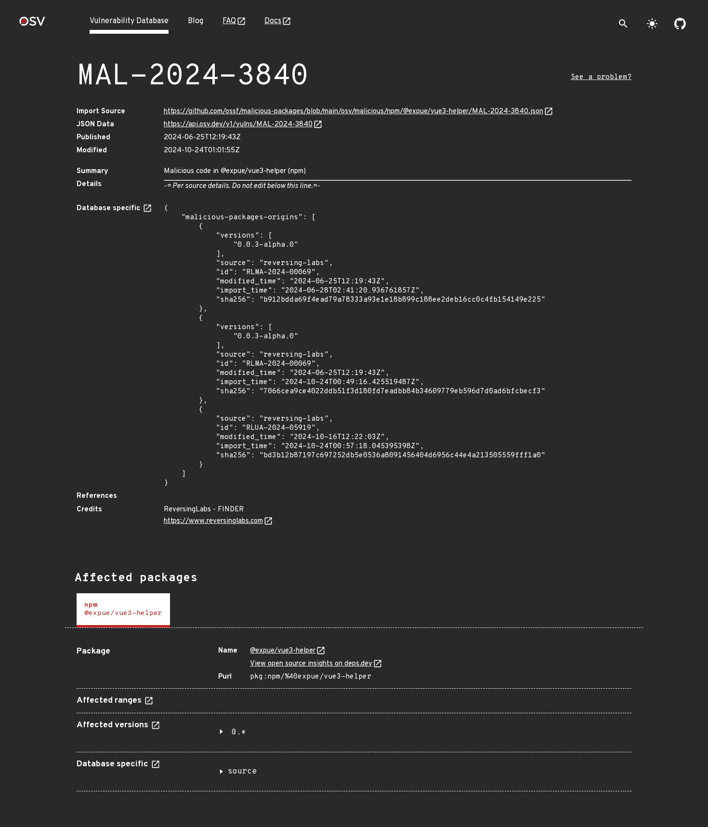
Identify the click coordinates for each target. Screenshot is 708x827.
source (242, 771)
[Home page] (32, 24)
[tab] (123, 610)
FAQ (229, 21)
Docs (272, 21)
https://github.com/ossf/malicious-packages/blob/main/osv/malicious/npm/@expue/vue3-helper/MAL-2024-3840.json (353, 111)
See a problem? (601, 77)
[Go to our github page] (680, 23)
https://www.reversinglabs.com (213, 521)
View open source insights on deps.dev (311, 663)
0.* (239, 732)
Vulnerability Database (129, 21)
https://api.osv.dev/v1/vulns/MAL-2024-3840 (238, 124)
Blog (195, 21)
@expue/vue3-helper (282, 650)
